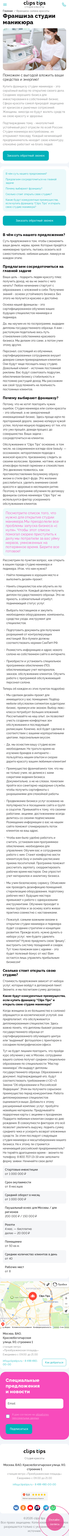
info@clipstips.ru (12, 1360)
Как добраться (54, 1362)
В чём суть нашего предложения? (26, 173)
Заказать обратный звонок (26, 155)
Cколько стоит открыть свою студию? (29, 194)
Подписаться (19, 1429)
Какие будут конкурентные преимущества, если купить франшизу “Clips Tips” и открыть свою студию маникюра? (33, 203)
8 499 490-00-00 (45, 1484)
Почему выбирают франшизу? (24, 188)
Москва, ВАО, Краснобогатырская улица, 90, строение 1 (18, 1338)
